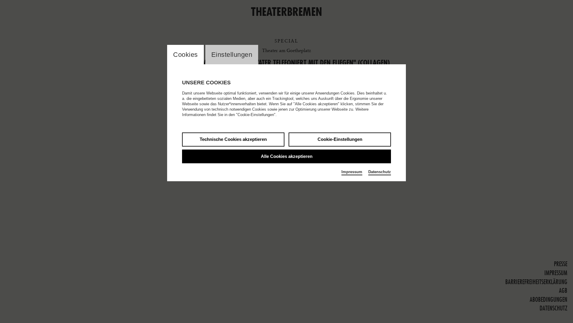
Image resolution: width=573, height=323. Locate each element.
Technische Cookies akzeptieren (233, 139)
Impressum (351, 172)
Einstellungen (231, 54)
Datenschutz (379, 172)
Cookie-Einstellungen (340, 139)
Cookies (185, 54)
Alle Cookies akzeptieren (286, 156)
